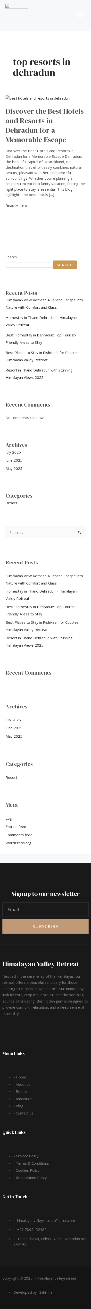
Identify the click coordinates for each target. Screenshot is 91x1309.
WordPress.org (18, 842)
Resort (11, 502)
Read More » (16, 205)
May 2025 (14, 468)
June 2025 (14, 460)
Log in (11, 818)
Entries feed (16, 826)
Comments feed (19, 834)
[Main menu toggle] (80, 15)
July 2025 (13, 452)
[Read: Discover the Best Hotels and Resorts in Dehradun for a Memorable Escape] (38, 97)
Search (11, 256)
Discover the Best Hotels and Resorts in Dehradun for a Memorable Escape (45, 125)
